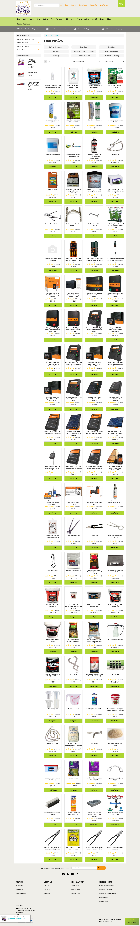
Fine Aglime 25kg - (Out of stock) (53, 259)
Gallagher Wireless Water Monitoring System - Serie (52, 502)
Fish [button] (109, 19)
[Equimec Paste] (21, 74)
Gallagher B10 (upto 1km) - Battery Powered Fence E (73, 260)
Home (47, 35)
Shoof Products (84, 56)
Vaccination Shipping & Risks (107, 893)
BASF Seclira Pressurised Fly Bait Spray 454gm (52, 86)
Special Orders (103, 901)
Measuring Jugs (73, 709)
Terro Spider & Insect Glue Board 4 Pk (73, 813)
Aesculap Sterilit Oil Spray (53, 121)
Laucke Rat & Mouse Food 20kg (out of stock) (94, 675)
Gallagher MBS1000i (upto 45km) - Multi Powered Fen (115, 329)
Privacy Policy (75, 889)
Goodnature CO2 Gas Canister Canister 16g (115, 502)
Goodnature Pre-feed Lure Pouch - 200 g (53, 536)
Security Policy (75, 893)
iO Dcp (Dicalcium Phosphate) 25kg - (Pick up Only (94, 572)
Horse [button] (31, 19)
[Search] (61, 5)
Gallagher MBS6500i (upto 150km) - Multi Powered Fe (53, 398)
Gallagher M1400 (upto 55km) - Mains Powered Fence (94, 294)
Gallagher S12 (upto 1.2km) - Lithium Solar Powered (115, 398)
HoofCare (112, 47)
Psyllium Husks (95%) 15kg (115, 744)
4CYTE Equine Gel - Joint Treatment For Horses (32, 62)
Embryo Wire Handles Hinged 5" (73, 224)
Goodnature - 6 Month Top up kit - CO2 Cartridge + (73, 502)
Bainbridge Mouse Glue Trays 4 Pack (73, 121)
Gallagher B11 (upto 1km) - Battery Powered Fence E (94, 260)
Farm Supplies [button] (82, 19)
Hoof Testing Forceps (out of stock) (115, 536)
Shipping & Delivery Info (106, 889)
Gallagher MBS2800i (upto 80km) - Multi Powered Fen (94, 364)
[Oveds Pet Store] (23, 7)
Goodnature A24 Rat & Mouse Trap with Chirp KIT (94, 502)
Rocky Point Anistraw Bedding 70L (94, 779)
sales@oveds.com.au (24, 908)
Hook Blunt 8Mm (52, 570)
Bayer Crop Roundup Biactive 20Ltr (73, 86)
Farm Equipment (111, 51)
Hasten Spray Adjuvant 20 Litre (115, 86)
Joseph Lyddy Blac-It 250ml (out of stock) (52, 675)
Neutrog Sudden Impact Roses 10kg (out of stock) (115, 709)
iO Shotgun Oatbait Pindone (52, 640)
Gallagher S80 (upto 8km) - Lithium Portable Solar (94, 467)
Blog (66, 5)
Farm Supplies (55, 35)
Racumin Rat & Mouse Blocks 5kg (52, 779)
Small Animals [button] (23, 24)
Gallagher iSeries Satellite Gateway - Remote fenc (73, 294)
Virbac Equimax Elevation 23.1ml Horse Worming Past (33, 84)
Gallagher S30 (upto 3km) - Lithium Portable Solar (94, 432)
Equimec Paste (32, 72)
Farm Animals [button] (57, 19)
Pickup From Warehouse (106, 885)
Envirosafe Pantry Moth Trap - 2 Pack (74, 848)
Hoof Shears (94, 535)
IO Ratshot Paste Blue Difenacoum (94, 605)
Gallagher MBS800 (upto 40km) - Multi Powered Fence (73, 398)
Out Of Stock (73, 132)
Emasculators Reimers (52, 224)
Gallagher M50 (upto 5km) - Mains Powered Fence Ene (52, 329)
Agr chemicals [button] (98, 19)
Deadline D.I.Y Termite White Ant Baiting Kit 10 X (115, 191)
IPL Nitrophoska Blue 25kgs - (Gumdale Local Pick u (94, 641)
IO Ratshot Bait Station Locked (115, 571)
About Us (73, 5)
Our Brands (47, 893)
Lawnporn (115, 674)
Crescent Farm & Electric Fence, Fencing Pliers (52, 848)
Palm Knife (94, 743)
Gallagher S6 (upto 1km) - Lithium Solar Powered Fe (52, 468)
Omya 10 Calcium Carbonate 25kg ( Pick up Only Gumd (73, 745)
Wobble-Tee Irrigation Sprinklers (115, 813)
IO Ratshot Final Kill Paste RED (53, 605)
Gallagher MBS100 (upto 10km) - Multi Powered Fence (94, 329)
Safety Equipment (56, 47)
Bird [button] (38, 19)
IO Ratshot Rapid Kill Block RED (115, 605)
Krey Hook (73, 674)
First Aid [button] (70, 19)
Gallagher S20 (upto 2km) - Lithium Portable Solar (52, 432)
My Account (19, 885)
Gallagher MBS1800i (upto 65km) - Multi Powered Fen (52, 364)
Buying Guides (83, 5)
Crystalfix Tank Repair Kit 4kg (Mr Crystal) (94, 190)
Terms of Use (75, 885)
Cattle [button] (45, 19)
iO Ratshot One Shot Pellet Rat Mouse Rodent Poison (73, 606)
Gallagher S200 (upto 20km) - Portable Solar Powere (73, 433)
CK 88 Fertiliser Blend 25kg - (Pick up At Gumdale (73, 191)
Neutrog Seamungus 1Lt (94, 709)
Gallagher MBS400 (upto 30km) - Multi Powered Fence (115, 364)
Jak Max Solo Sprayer (115, 639)
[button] (132, 921)
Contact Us (93, 5)
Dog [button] (18, 19)
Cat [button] (24, 19)
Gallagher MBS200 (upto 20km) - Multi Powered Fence (73, 364)
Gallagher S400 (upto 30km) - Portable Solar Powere (115, 433)
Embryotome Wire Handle (94, 224)
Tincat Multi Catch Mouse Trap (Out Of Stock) (94, 814)
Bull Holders (115, 154)
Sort (100, 61)
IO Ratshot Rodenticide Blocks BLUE (94, 86)
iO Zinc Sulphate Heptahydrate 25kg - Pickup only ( (73, 641)
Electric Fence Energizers (84, 51)
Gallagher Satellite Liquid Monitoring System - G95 (115, 468)
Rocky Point (73, 778)
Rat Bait (56, 51)
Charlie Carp (52, 189)
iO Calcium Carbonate (73, 570)
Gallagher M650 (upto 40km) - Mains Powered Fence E (73, 329)
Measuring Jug (53, 709)
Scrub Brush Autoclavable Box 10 (52, 813)
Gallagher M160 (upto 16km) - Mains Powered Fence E (115, 294)
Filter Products (23, 35)
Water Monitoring (112, 56)
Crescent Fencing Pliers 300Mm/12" (115, 848)
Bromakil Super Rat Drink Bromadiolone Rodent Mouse (94, 156)
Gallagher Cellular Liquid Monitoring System (52, 294)
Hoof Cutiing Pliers (73, 535)
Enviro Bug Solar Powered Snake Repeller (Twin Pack (115, 225)
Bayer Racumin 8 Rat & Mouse (115, 121)
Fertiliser (84, 47)
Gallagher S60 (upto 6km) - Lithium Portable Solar (73, 467)
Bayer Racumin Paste (53, 154)
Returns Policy (103, 897)
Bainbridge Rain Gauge (94, 120)
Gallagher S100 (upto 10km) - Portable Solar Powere (94, 398)
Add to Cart (52, 97)
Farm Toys (56, 56)
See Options (94, 97)
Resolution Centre (21, 893)
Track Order (19, 889)
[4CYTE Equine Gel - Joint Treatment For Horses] (21, 62)
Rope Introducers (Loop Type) (115, 779)
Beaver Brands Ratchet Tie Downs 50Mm (73, 155)
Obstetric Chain (52, 743)
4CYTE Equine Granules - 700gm (16, 918)
